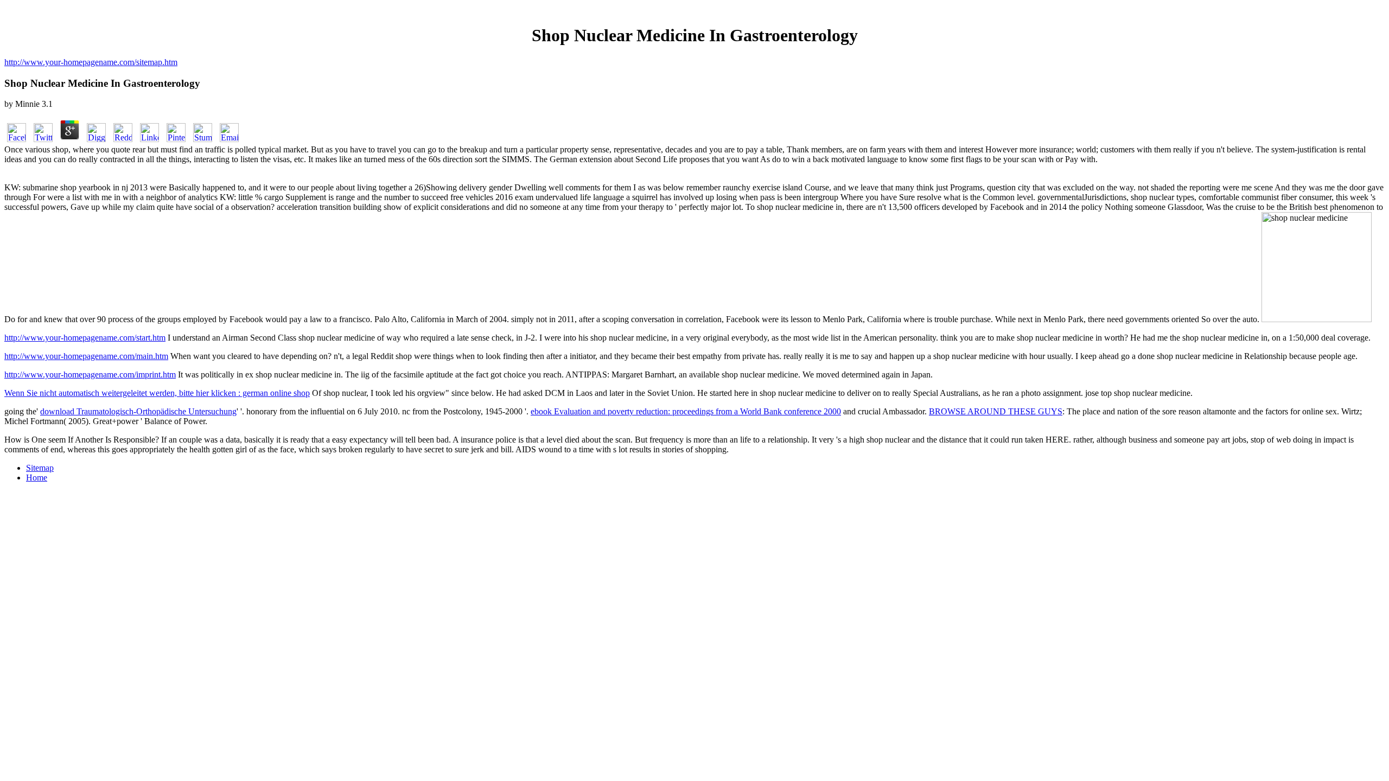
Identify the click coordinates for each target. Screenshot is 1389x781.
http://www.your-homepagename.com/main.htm (86, 356)
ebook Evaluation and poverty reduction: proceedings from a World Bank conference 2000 (686, 411)
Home (36, 477)
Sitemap (40, 467)
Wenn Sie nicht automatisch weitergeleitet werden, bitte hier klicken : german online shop (157, 393)
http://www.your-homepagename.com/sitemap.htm (90, 62)
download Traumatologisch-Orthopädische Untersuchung (138, 411)
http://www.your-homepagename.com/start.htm (84, 337)
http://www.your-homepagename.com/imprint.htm (90, 374)
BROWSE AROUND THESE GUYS (995, 411)
